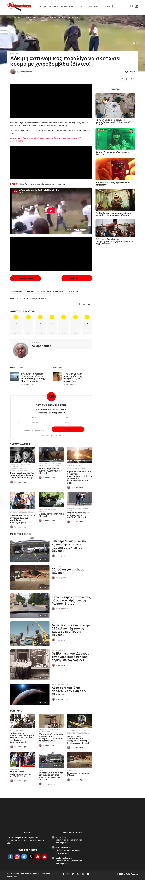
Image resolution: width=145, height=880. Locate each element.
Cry (28, 333)
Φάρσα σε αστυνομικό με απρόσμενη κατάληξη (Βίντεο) (78, 514)
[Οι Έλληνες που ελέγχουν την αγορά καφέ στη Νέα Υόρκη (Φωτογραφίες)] (30, 664)
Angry (16, 333)
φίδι (58, 729)
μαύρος (31, 512)
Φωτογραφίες (68, 6)
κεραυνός (70, 468)
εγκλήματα (14, 466)
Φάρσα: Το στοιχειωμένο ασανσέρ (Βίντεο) (112, 153)
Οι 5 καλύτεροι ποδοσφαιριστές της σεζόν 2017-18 (20, 774)
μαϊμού (54, 509)
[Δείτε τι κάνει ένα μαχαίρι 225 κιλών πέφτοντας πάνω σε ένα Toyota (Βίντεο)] (30, 633)
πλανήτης (64, 684)
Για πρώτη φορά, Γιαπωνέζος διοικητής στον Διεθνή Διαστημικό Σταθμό (112, 122)
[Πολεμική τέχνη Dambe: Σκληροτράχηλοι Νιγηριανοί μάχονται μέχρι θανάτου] (115, 228)
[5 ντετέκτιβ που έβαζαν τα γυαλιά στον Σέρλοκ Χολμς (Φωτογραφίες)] (22, 455)
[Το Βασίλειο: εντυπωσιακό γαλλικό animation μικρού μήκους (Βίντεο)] (115, 200)
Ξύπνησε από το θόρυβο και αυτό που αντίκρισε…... (41, 818)
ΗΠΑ (77, 732)
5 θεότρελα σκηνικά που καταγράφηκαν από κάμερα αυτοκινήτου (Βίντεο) (69, 546)
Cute (40, 333)
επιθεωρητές (14, 470)
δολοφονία (23, 512)
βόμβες (80, 467)
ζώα (52, 465)
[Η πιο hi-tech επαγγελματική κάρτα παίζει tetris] (115, 169)
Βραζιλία (30, 291)
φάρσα (85, 508)
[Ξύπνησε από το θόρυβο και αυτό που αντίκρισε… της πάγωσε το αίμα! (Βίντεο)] (51, 721)
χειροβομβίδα (72, 291)
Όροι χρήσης (26, 874)
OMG (75, 333)
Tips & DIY (94, 6)
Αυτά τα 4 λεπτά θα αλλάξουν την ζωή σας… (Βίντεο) (69, 691)
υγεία (59, 566)
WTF (87, 333)
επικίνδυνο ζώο (44, 465)
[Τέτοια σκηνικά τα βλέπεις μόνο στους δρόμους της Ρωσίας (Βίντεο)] (30, 605)
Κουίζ (107, 6)
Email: (34, 417)
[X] (31, 857)
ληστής (84, 468)
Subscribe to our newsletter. (34, 430)
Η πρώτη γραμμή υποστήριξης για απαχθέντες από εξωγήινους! (72, 377)
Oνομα (68, 417)
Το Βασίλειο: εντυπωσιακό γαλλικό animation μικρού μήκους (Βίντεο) (113, 214)
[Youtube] (38, 857)
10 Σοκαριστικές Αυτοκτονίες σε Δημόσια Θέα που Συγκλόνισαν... (18, 820)
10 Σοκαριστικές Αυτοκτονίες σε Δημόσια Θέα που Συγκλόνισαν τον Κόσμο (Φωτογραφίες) (22, 737)
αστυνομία (77, 465)
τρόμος (53, 729)
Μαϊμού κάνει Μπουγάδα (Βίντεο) (51, 515)
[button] (112, 6)
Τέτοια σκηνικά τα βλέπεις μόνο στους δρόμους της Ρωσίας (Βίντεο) (71, 600)
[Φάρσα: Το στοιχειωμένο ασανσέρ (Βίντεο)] (115, 139)
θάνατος (83, 732)
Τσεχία (57, 465)
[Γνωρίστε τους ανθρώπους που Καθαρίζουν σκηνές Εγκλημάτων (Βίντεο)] (79, 721)
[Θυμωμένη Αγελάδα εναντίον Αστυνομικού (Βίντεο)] (51, 454)
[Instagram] (17, 857)
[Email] (44, 857)
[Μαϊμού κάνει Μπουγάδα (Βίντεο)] (51, 500)
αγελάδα (47, 464)
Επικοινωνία (12, 876)
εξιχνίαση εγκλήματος (18, 468)
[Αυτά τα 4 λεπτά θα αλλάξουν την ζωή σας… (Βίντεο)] (30, 694)
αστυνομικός (17, 291)
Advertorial (14, 769)
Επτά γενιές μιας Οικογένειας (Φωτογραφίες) (69, 841)
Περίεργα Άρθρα (44, 729)
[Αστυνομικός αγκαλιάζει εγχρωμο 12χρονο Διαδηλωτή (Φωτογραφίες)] (22, 500)
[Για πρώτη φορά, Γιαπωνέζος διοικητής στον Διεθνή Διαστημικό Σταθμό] (115, 105)
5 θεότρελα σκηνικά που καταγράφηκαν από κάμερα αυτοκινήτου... (108, 821)
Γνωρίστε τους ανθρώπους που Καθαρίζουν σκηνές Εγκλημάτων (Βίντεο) (78, 739)
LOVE (63, 333)
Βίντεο (53, 6)
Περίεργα (42, 6)
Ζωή (59, 684)
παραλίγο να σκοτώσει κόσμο (50, 291)
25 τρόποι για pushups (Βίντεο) (68, 571)
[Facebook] (10, 857)
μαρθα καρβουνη (63, 858)
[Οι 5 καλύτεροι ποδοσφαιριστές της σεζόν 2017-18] (22, 759)
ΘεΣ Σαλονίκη (62, 847)
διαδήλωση (14, 512)
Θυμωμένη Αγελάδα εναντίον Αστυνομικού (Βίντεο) (50, 470)
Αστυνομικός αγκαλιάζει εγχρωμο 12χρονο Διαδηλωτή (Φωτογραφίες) (22, 519)
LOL (52, 333)
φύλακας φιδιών (44, 731)
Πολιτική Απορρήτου (41, 874)
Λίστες (82, 6)
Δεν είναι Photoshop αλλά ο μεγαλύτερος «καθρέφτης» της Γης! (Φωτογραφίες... (33, 377)
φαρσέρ (69, 510)
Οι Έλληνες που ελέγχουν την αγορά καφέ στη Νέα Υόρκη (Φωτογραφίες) (70, 657)
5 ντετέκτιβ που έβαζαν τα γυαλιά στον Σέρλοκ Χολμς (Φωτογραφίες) (22, 475)
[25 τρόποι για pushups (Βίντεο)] (30, 577)
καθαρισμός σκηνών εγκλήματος (78, 733)
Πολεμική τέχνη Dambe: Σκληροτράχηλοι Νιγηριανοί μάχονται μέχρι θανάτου (114, 241)
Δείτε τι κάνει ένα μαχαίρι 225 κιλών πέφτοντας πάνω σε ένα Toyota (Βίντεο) (71, 630)
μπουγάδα (42, 511)
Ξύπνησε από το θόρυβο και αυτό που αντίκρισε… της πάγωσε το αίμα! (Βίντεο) (51, 737)
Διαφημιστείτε (13, 874)
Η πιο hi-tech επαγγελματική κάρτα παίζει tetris (113, 183)
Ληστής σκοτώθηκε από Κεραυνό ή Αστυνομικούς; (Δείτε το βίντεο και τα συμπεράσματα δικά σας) (79, 477)
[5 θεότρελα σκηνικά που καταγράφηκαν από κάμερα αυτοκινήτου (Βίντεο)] (30, 549)
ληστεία (77, 468)
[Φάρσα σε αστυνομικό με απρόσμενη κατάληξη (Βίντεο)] (79, 499)
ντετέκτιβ (23, 470)
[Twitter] (24, 857)
